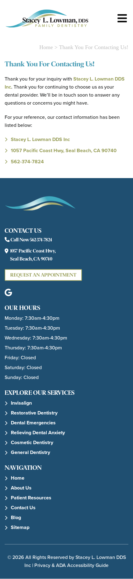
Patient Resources (31, 497)
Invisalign (21, 402)
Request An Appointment (43, 274)
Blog (16, 517)
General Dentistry (30, 452)
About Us (21, 487)
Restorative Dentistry (34, 412)
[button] (8, 292)
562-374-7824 (27, 161)
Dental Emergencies (33, 422)
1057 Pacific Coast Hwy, (64, 150)
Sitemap (20, 527)
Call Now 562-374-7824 (31, 239)
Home (46, 47)
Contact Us (23, 507)
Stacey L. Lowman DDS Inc (40, 139)
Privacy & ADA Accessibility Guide (71, 565)
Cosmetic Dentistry (32, 442)
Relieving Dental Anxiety (38, 432)
